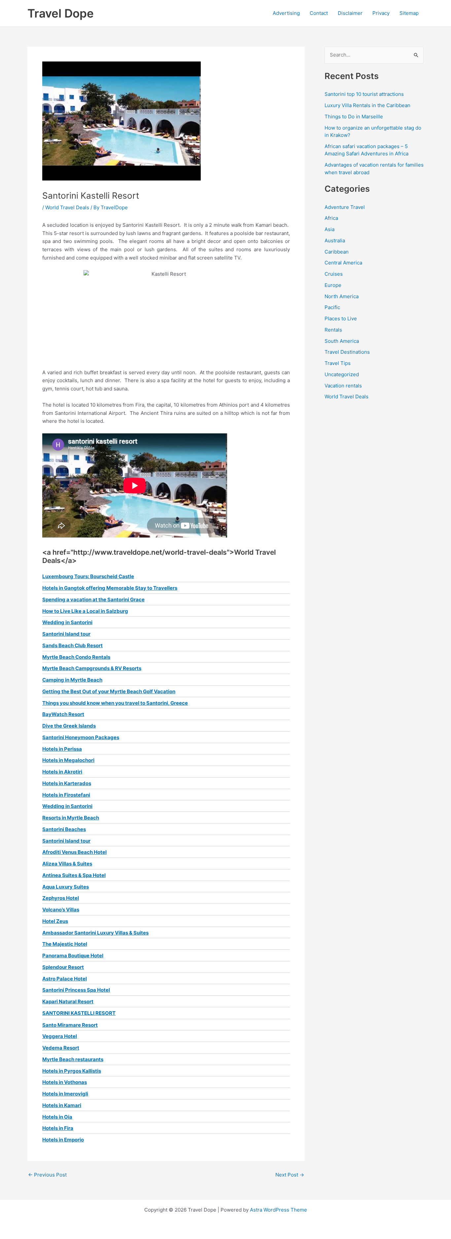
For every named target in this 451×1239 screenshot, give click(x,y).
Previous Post (47, 1174)
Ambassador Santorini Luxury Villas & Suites (95, 933)
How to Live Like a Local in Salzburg (85, 611)
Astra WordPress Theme (278, 1210)
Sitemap (409, 13)
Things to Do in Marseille (354, 116)
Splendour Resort (63, 967)
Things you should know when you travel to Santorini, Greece (115, 703)
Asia (329, 229)
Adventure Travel (345, 207)
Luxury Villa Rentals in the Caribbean (367, 105)
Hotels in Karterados (66, 783)
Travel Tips (338, 363)
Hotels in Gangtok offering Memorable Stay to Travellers (109, 588)
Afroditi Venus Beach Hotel (74, 852)
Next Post (289, 1174)
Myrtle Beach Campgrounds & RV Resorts (91, 668)
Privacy (381, 13)
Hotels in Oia (57, 1117)
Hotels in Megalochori (68, 760)
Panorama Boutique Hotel (72, 955)
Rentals (333, 330)
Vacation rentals (343, 385)
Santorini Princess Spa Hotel (76, 990)
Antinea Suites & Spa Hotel (74, 875)
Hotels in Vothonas (64, 1082)
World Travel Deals (67, 207)
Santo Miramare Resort (70, 1025)
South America (342, 341)
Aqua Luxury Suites (65, 887)
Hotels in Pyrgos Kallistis (71, 1071)
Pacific (332, 307)
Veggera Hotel (59, 1036)
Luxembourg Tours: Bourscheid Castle (88, 576)
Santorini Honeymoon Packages (80, 737)
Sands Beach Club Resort (72, 645)
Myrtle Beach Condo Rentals (76, 657)
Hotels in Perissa (62, 749)
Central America (343, 263)
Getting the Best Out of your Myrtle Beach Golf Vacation (108, 691)
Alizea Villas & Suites (67, 863)
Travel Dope (60, 13)
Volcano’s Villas (60, 909)
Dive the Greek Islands (69, 726)
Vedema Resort (60, 1048)
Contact (319, 13)
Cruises (334, 274)
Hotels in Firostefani (66, 795)
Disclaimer (350, 13)
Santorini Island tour (66, 634)
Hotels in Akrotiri (62, 772)
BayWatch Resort (63, 714)
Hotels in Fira (57, 1128)
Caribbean (337, 252)
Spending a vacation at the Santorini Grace (93, 599)
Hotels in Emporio (63, 1140)
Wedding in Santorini (67, 622)
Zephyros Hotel (60, 898)
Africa (331, 218)
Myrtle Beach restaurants (72, 1059)
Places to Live (341, 318)
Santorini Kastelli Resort (79, 1013)
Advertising (286, 13)
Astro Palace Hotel (64, 979)
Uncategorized (342, 374)
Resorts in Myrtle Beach (70, 818)
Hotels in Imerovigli (65, 1094)
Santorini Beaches (64, 829)
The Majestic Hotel (64, 944)
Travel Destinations (347, 352)
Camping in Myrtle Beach (72, 680)
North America (342, 296)
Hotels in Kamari (61, 1105)
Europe (333, 285)
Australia (335, 240)
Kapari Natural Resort (67, 1001)
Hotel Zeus (55, 921)
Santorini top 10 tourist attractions (364, 94)
